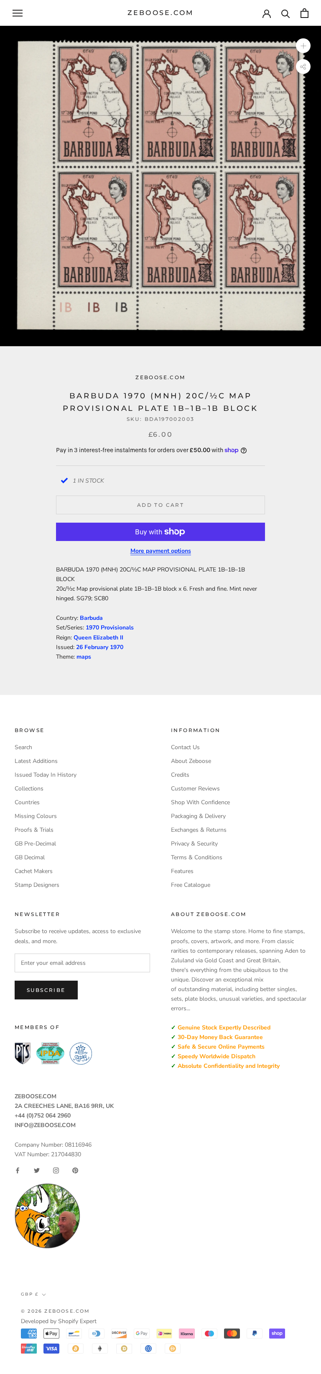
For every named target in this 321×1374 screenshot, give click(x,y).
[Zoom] (303, 45)
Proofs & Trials (34, 830)
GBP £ (29, 1294)
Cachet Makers (34, 871)
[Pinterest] (75, 1170)
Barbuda (91, 618)
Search (23, 747)
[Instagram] (56, 1170)
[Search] (285, 13)
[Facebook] (17, 1170)
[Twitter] (37, 1170)
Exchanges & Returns (199, 830)
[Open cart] (304, 13)
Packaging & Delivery (198, 816)
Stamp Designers (37, 885)
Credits (180, 775)
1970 (116, 647)
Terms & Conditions (196, 857)
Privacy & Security (194, 844)
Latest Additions (36, 761)
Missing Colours (36, 816)
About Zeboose (191, 761)
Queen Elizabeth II (98, 638)
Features (182, 871)
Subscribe (46, 990)
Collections (29, 789)
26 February (93, 647)
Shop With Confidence (200, 802)
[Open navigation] (18, 13)
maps (83, 657)
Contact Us (185, 747)
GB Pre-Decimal (35, 844)
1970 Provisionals (110, 628)
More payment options (160, 551)
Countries (27, 802)
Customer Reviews (195, 789)
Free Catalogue (190, 885)
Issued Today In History (45, 775)
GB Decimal (30, 857)
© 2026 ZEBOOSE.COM (55, 1311)
